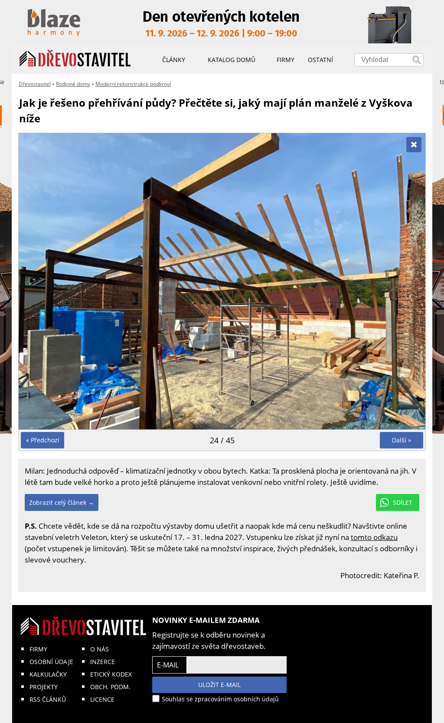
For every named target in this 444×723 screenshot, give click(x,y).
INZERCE (102, 662)
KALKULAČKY (48, 674)
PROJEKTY (43, 687)
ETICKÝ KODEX (111, 674)
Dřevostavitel (35, 84)
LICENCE (102, 699)
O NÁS (99, 649)
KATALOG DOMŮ (231, 60)
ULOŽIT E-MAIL (219, 684)
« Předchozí (42, 440)
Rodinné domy (73, 84)
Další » (401, 440)
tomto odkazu (374, 537)
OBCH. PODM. (110, 687)
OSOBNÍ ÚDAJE (51, 662)
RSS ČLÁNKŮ (47, 699)
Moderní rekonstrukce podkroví (133, 84)
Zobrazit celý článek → (61, 502)
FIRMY (38, 649)
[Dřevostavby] (75, 58)
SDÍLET (402, 502)
